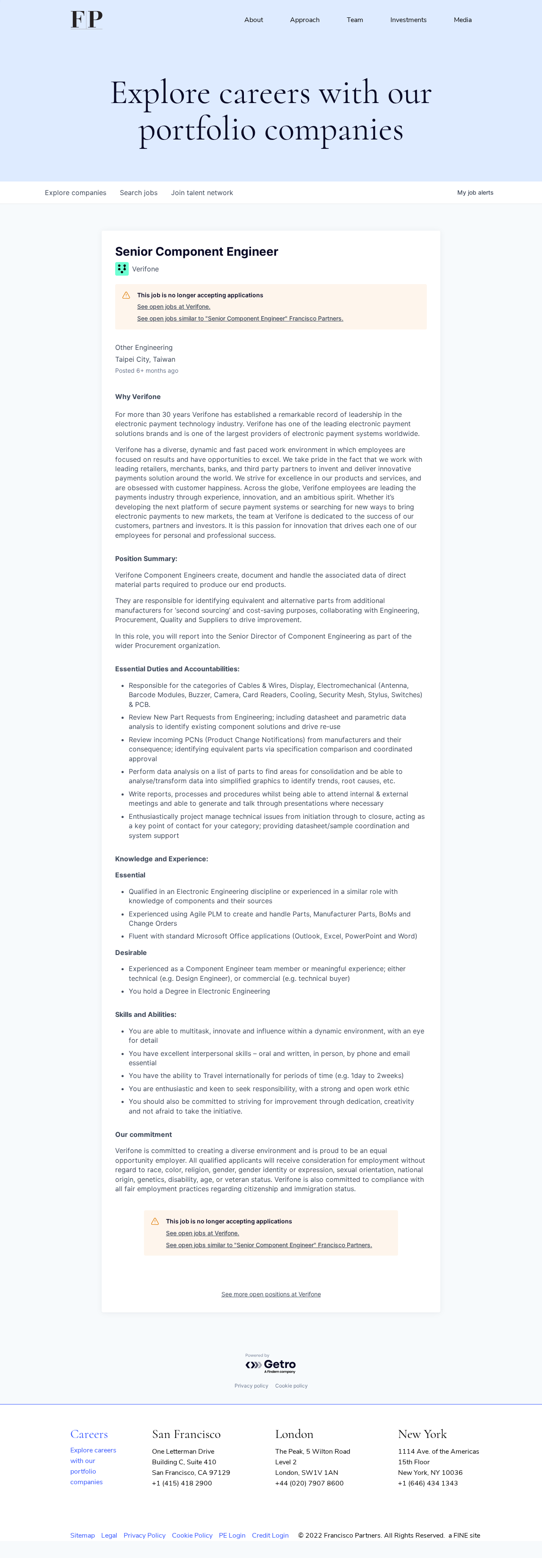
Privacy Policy (145, 1535)
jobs (139, 192)
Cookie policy (291, 1385)
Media (463, 20)
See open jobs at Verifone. (173, 306)
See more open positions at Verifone (271, 1294)
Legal (109, 1535)
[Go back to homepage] (86, 20)
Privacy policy (251, 1385)
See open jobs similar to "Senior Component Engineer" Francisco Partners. (240, 318)
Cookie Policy (192, 1535)
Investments (408, 20)
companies (75, 192)
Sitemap (82, 1535)
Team (355, 20)
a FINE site (464, 1535)
